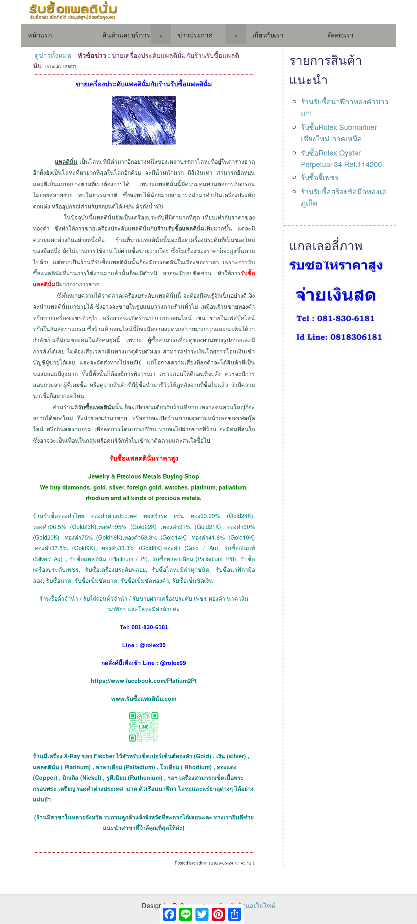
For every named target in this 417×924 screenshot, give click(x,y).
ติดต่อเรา (340, 35)
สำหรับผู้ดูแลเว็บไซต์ (246, 905)
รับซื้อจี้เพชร (319, 177)
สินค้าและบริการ (126, 35)
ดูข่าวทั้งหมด (53, 55)
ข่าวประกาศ (195, 35)
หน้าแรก (40, 35)
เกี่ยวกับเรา (267, 35)
